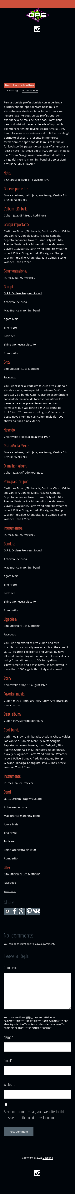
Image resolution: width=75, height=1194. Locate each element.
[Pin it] (29, 911)
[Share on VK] (36, 911)
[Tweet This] (7, 911)
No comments (30, 90)
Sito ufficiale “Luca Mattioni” (22, 369)
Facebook (10, 377)
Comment (10, 967)
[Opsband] (37, 15)
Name (8, 1037)
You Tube (10, 386)
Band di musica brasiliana (19, 85)
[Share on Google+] (21, 911)
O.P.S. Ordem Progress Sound (23, 293)
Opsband (47, 1157)
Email (8, 1061)
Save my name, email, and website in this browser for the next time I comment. (34, 1115)
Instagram (37, 29)
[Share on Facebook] (14, 911)
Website (9, 1084)
